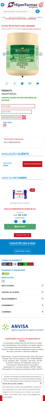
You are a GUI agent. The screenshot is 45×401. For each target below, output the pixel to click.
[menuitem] (3, 17)
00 (42, 3)
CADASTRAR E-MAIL (22, 251)
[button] (2, 5)
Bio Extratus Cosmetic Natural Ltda (31, 28)
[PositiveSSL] (6, 273)
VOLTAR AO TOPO (21, 235)
